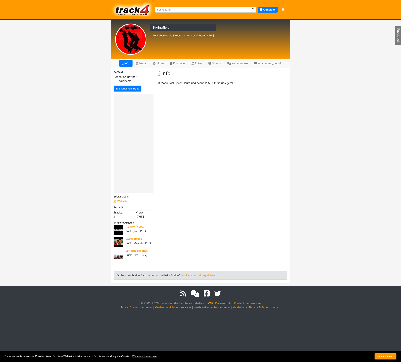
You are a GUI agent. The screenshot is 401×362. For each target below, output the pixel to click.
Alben (160, 63)
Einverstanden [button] (385, 356)
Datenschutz (223, 303)
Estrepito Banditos (136, 250)
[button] (253, 10)
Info (126, 63)
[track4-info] (194, 293)
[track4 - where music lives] (132, 9)
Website (122, 201)
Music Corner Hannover (136, 307)
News (142, 63)
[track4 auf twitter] (217, 293)
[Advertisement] (134, 143)
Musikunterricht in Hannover (173, 307)
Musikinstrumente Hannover (212, 307)
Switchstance (133, 238)
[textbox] (202, 10)
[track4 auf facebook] (206, 293)
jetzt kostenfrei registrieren (198, 275)
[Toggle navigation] (283, 10)
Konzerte (178, 63)
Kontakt (239, 303)
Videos (216, 63)
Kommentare (239, 63)
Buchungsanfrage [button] (128, 88)
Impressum (253, 303)
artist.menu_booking (270, 63)
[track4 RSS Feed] (183, 293)
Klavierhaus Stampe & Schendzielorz (256, 307)
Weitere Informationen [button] (144, 356)
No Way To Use (134, 226)
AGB (210, 303)
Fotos (198, 63)
